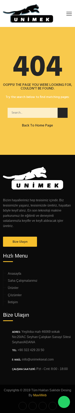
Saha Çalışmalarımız (22, 280)
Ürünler (13, 288)
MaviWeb (40, 395)
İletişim (13, 302)
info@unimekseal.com (38, 359)
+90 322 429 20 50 (31, 350)
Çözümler (15, 295)
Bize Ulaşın (20, 242)
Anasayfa (14, 273)
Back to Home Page (37, 125)
